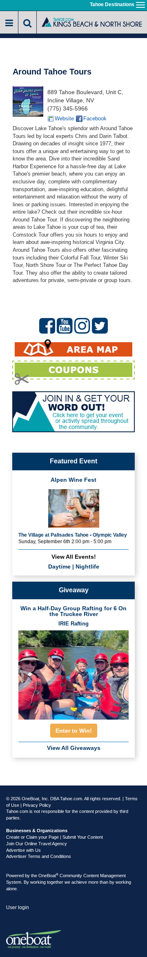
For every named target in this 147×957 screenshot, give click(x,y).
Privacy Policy (37, 805)
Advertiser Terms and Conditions (38, 856)
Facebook (95, 118)
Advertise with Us (23, 850)
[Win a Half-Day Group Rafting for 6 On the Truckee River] (73, 673)
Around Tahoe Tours (52, 71)
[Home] (92, 21)
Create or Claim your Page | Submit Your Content (54, 837)
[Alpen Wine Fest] (73, 507)
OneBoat (48, 875)
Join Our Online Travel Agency (36, 843)
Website (64, 118)
